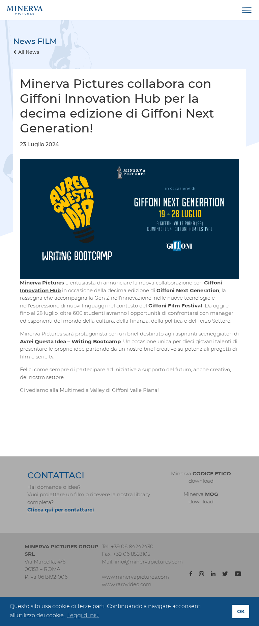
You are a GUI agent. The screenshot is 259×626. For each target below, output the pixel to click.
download (201, 481)
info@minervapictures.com (149, 561)
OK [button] (241, 611)
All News (28, 52)
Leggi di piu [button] (83, 615)
